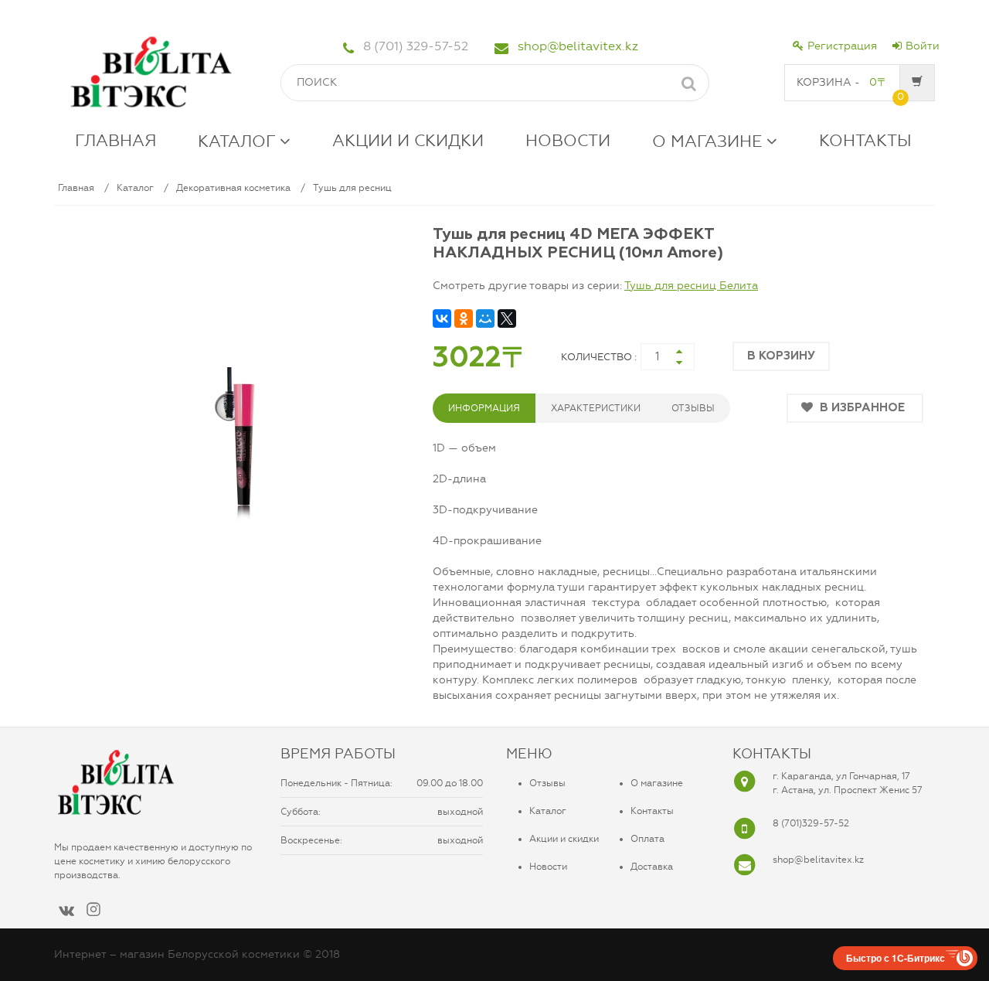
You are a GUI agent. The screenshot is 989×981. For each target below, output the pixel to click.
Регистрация (842, 46)
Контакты (652, 811)
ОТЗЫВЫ (693, 408)
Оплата (647, 838)
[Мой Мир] (485, 318)
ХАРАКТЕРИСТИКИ (596, 408)
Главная (76, 187)
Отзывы (547, 783)
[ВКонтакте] (442, 318)
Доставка (651, 866)
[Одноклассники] (463, 318)
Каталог (135, 187)
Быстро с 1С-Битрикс (895, 958)
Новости (548, 866)
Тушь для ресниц (352, 187)
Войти (923, 46)
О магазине (656, 783)
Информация (484, 408)
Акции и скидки (564, 838)
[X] (507, 318)
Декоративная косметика (233, 187)
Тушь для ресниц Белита (691, 285)
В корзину (781, 356)
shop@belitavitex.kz (578, 46)
